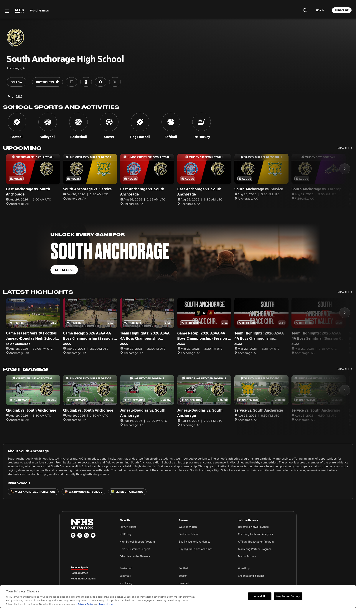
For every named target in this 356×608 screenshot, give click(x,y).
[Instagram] (86, 535)
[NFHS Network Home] (19, 11)
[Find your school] (304, 10)
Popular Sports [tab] (79, 567)
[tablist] (89, 573)
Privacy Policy (85, 604)
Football (184, 568)
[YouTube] (93, 535)
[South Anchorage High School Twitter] (115, 82)
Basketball (126, 568)
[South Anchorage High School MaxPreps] (86, 82)
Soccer (183, 575)
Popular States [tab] (79, 572)
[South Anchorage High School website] (71, 82)
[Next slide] (344, 168)
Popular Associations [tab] (83, 578)
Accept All (259, 596)
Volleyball (125, 575)
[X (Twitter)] (79, 535)
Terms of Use (106, 604)
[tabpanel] (202, 575)
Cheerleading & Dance (251, 575)
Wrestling (244, 568)
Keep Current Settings (288, 596)
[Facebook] (73, 535)
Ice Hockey (126, 583)
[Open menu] (7, 11)
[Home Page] (9, 96)
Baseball (184, 583)
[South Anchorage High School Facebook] (100, 82)
